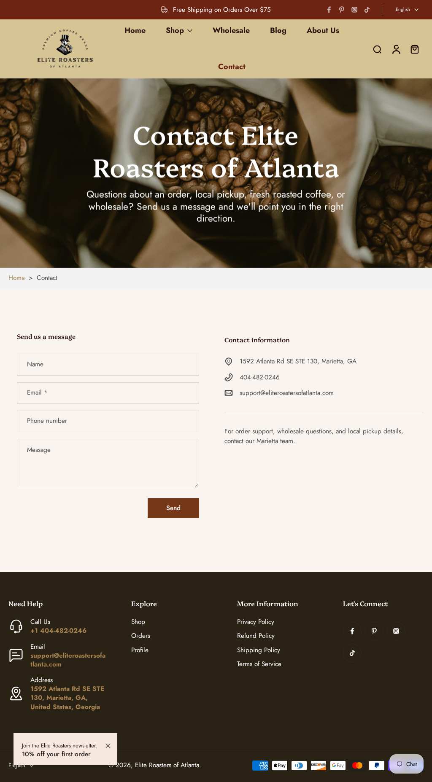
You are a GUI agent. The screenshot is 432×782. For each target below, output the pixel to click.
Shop (175, 30)
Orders (140, 636)
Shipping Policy (258, 650)
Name (35, 364)
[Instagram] (354, 10)
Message (39, 450)
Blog (278, 30)
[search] (377, 48)
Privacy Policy (255, 622)
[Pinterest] (341, 10)
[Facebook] (329, 10)
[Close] (108, 746)
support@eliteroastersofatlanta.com (287, 393)
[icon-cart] (414, 49)
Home (135, 30)
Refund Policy (256, 636)
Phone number (47, 421)
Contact (232, 66)
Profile (139, 650)
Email (37, 393)
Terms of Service (259, 664)
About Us (323, 30)
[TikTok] (367, 10)
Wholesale (231, 30)
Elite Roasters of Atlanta (167, 765)
